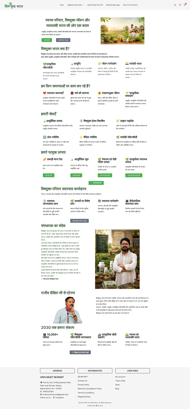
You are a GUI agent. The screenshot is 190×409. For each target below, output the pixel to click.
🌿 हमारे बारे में (82, 377)
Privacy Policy (83, 385)
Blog (117, 389)
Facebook (59, 398)
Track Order (120, 381)
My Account (120, 377)
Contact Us (82, 381)
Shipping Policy (84, 397)
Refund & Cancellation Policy (90, 389)
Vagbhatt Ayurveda (74, 5)
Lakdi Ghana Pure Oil (95, 5)
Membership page (113, 5)
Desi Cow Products (130, 5)
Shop (62, 5)
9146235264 (48, 391)
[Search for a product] (175, 4)
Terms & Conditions (86, 393)
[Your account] (180, 5)
